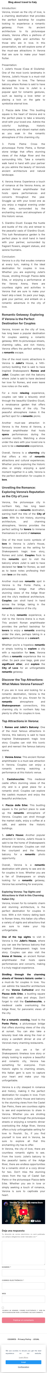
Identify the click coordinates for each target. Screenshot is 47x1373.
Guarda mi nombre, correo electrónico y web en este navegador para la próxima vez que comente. (23, 1311)
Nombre (6, 1267)
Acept (23, 1362)
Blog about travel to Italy (22, 2)
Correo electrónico (13, 1280)
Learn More (23, 1357)
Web (4, 1294)
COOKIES (12, 1339)
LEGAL (36, 1339)
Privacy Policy (24, 1339)
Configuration (23, 1367)
